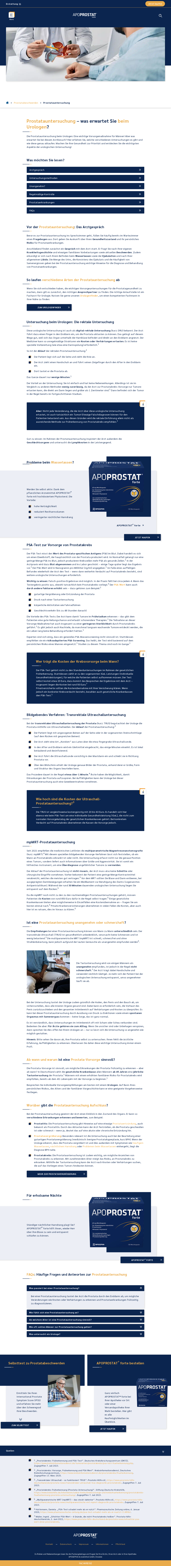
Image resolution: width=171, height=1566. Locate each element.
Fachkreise (85, 1563)
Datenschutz (66, 1544)
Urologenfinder (89, 295)
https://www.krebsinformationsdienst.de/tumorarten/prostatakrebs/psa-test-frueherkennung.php (83, 1463)
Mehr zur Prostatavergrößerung (57, 1174)
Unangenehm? (37, 186)
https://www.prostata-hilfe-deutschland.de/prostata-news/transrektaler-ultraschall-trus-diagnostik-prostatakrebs (84, 1481)
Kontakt (49, 1544)
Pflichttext (120, 1544)
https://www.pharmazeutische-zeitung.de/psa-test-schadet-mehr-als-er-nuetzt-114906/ (85, 1512)
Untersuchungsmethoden (43, 177)
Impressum (84, 1544)
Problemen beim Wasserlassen (99, 1146)
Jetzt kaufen (155, 3)
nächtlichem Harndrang (63, 1146)
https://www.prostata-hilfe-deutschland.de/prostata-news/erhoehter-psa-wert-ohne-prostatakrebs (87, 1520)
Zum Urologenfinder (49, 307)
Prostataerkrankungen (42, 202)
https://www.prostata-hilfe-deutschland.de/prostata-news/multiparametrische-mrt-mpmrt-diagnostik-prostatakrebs (88, 1501)
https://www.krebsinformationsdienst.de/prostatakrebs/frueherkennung (96, 1472)
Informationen (102, 1544)
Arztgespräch (36, 169)
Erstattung (12, 3)
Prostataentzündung (124, 1123)
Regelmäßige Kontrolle (42, 194)
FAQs (32, 210)
